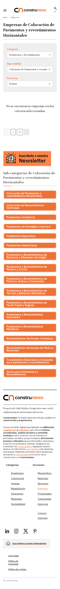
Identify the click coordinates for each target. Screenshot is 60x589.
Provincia (12, 78)
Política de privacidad (13, 562)
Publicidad (43, 518)
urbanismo (24, 430)
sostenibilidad (22, 454)
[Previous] (7, 132)
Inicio (5, 17)
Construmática (25, 446)
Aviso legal (13, 555)
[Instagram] (16, 531)
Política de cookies (17, 569)
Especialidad (14, 63)
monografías (33, 449)
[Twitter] (25, 531)
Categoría (12, 49)
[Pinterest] (35, 531)
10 (20, 132)
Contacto (42, 513)
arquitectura (9, 430)
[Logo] (30, 10)
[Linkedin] (7, 531)
